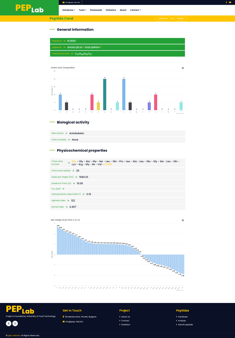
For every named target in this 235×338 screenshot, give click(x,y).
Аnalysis (182, 320)
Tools (82, 10)
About (123, 10)
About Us (125, 316)
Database (67, 10)
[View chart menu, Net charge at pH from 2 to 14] (182, 220)
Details (180, 18)
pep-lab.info (14, 335)
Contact (134, 10)
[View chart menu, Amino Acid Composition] (182, 68)
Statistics (111, 10)
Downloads (96, 10)
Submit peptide (185, 324)
